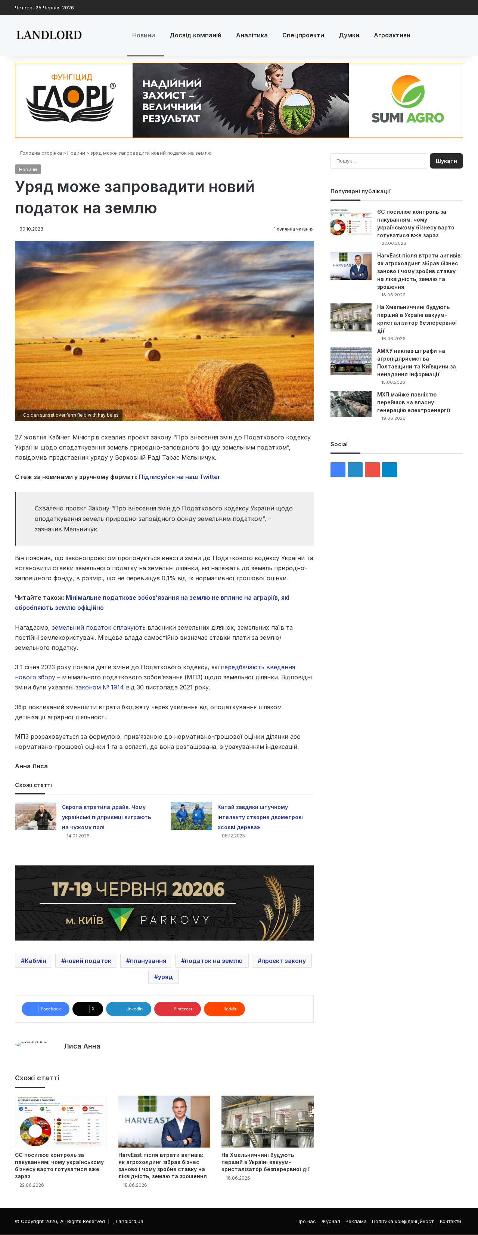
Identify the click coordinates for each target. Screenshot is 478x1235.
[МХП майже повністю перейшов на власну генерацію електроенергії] (351, 404)
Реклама (356, 1221)
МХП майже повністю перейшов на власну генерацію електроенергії (413, 402)
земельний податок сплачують (99, 627)
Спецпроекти (303, 35)
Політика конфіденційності (403, 1221)
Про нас (306, 1221)
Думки (349, 35)
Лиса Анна (82, 1046)
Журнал (330, 1221)
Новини (143, 35)
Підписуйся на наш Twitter (179, 477)
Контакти (450, 1221)
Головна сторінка (40, 153)
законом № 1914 (99, 687)
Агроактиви (392, 35)
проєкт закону (283, 960)
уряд (165, 977)
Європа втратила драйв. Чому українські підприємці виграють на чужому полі (106, 817)
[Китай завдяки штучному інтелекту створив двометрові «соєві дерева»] (191, 816)
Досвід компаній (195, 35)
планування (148, 960)
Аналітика (252, 35)
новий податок (88, 960)
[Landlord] (48, 35)
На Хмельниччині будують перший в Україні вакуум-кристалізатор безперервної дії (265, 1162)
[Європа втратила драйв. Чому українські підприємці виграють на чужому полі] (35, 816)
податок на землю (214, 960)
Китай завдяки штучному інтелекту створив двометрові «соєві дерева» (260, 817)
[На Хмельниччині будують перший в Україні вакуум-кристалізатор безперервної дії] (267, 1122)
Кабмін (35, 960)
